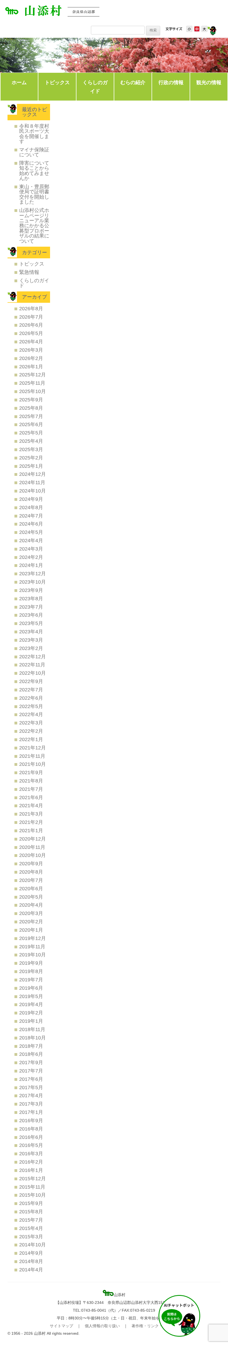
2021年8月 (31, 781)
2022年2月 (31, 731)
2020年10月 (32, 855)
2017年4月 (31, 1095)
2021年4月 (31, 805)
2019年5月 (31, 996)
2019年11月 (32, 946)
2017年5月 (31, 1087)
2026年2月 (31, 358)
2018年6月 (31, 1054)
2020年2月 (31, 921)
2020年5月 (31, 897)
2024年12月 (32, 474)
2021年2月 (31, 822)
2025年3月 (31, 449)
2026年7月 (31, 317)
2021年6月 (31, 797)
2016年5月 (31, 1145)
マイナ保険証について (34, 152)
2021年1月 (31, 830)
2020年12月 (32, 839)
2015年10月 (32, 1195)
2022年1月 (31, 739)
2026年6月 (31, 325)
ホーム (19, 82)
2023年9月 (31, 590)
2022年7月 (31, 689)
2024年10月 (32, 491)
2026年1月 (31, 366)
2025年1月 (31, 466)
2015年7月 (31, 1220)
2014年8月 (31, 1261)
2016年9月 (31, 1120)
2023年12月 (32, 573)
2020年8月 (31, 872)
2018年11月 (32, 1029)
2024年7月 (31, 516)
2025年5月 (31, 433)
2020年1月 (31, 930)
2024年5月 (31, 532)
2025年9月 (31, 399)
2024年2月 (31, 557)
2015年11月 (32, 1187)
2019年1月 (31, 1021)
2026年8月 (31, 308)
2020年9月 (31, 863)
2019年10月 (32, 955)
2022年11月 (32, 665)
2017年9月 (31, 1062)
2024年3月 (31, 549)
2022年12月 (32, 656)
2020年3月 (31, 913)
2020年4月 (31, 905)
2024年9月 (31, 499)
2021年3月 (31, 814)
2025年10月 (32, 391)
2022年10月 (32, 673)
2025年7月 (31, 416)
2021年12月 (32, 748)
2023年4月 (31, 631)
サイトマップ (61, 1326)
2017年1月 (31, 1112)
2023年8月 (31, 598)
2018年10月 (32, 1038)
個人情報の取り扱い (102, 1326)
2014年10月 (32, 1245)
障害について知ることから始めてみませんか (34, 170)
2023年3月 (31, 640)
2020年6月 (31, 888)
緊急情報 (29, 272)
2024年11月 (32, 482)
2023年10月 (32, 582)
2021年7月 (31, 789)
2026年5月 (31, 333)
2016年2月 (31, 1162)
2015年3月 (31, 1236)
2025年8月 (31, 408)
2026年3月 (31, 350)
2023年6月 (31, 615)
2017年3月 (31, 1104)
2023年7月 (31, 607)
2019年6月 (31, 988)
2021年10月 (32, 764)
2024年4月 (31, 540)
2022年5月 (31, 706)
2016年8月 (31, 1129)
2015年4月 (31, 1228)
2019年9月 (31, 963)
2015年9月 (31, 1203)
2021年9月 (31, 772)
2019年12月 (32, 938)
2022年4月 (31, 714)
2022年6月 (31, 698)
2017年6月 (31, 1079)
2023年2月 (31, 648)
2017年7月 (31, 1071)
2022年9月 (31, 681)
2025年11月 (32, 383)
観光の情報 (208, 82)
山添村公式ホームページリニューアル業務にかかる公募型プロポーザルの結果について (34, 225)
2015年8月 (31, 1211)
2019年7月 (31, 979)
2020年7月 (31, 880)
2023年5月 (31, 623)
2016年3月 (31, 1153)
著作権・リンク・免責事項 (155, 1326)
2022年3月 (31, 723)
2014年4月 (31, 1269)
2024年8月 (31, 507)
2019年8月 (31, 971)
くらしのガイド (95, 86)
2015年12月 (32, 1178)
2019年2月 (31, 1013)
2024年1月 (31, 565)
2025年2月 (31, 458)
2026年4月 (31, 341)
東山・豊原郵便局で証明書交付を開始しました (34, 194)
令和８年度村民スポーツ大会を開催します (34, 133)
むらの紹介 (132, 82)
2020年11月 (32, 847)
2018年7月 (31, 1046)
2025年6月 (31, 424)
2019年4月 (31, 1004)
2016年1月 (31, 1170)
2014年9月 (31, 1253)
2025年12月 (32, 375)
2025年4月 (31, 441)
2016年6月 (31, 1137)
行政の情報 (171, 82)
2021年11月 (32, 756)
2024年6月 (31, 524)
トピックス (57, 82)
